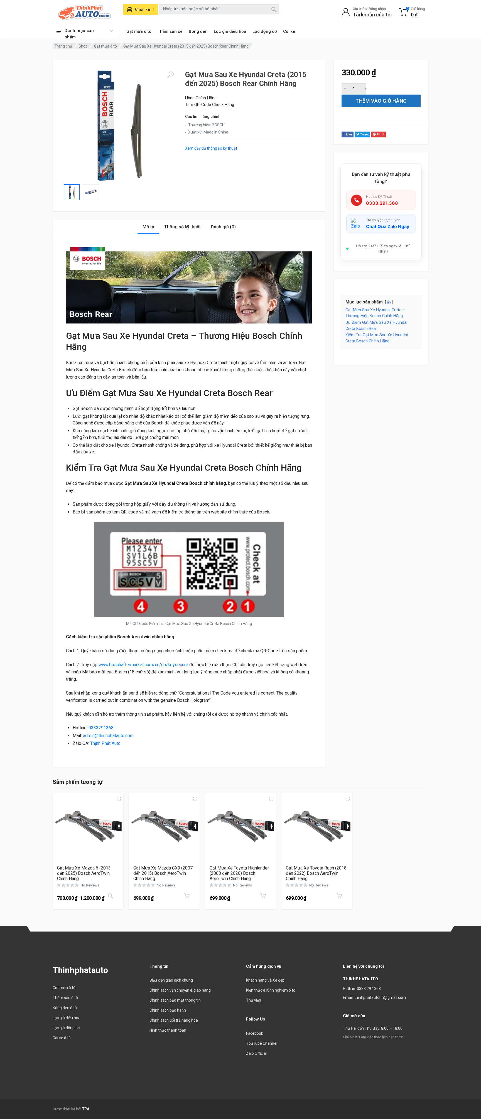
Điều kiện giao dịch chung (171, 980)
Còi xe (289, 31)
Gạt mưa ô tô (138, 31)
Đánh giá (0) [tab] (223, 226)
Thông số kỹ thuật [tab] (182, 226)
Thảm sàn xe (170, 31)
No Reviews (89, 885)
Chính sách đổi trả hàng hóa (173, 1020)
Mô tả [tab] (148, 226)
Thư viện (253, 1000)
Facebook (254, 1033)
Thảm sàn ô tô (65, 998)
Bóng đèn (198, 31)
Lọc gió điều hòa (230, 31)
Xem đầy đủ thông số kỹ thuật (211, 148)
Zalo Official (256, 1053)
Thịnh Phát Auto (105, 743)
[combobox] (219, 9)
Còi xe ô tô (62, 1038)
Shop (83, 46)
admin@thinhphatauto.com (108, 735)
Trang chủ (63, 46)
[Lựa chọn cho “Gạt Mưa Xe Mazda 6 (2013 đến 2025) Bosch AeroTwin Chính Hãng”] (110, 896)
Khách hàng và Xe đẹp (265, 980)
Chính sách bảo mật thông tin (175, 1000)
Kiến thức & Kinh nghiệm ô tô (270, 990)
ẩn (389, 302)
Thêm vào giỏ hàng (380, 101)
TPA (86, 1109)
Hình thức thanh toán (167, 1030)
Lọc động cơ (264, 31)
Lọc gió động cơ (66, 1028)
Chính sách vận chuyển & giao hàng (180, 990)
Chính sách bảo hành (167, 1010)
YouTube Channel (261, 1043)
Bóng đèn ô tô (65, 1008)
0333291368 (101, 727)
